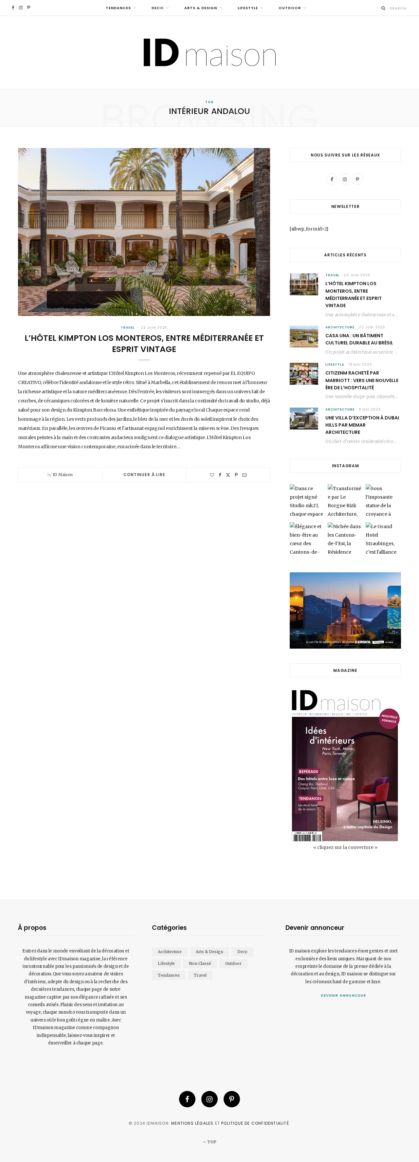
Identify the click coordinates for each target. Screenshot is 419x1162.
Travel (128, 327)
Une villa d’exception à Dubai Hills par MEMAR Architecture (362, 425)
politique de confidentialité (255, 1123)
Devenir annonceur (343, 995)
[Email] (244, 475)
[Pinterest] (236, 475)
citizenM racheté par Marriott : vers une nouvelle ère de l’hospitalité (361, 380)
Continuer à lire (144, 474)
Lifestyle (248, 7)
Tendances (118, 7)
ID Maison (63, 474)
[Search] (383, 8)
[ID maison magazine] (210, 52)
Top (211, 1141)
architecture (340, 327)
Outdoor (290, 7)
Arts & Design (200, 7)
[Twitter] (228, 475)
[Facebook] (220, 475)
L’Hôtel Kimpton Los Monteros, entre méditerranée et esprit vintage (144, 343)
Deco (158, 7)
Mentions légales (192, 1123)
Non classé (200, 963)
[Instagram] (209, 1099)
